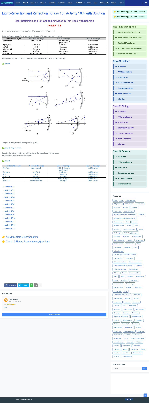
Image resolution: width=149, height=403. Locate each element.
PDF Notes (122, 66)
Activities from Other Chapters (22, 236)
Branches (116, 229)
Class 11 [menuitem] (43, 3)
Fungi (115, 276)
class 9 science (127, 356)
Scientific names (119, 342)
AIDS (115, 200)
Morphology (117, 302)
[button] (142, 3)
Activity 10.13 (10, 229)
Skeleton (139, 342)
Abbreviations (130, 200)
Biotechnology (118, 222)
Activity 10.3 (9, 194)
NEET (124, 305)
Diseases (127, 247)
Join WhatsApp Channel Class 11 (130, 12)
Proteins (138, 327)
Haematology (140, 276)
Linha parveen (13, 299)
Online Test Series (124, 94)
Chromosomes (136, 236)
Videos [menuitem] (113, 3)
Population (139, 320)
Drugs (135, 247)
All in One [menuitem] (61, 3)
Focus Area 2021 (134, 273)
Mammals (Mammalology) (121, 294)
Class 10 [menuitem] (33, 3)
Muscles (127, 302)
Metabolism (136, 294)
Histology (124, 280)
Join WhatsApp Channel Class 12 (130, 17)
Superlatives (126, 345)
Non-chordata (140, 309)
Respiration (137, 334)
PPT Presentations (125, 72)
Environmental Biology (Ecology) (123, 265)
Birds (127, 222)
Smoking (116, 345)
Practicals (135, 324)
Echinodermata (118, 251)
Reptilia (128, 334)
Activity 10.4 (9, 197)
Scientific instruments (137, 338)
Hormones (134, 280)
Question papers (129, 331)
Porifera (116, 324)
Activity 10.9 (9, 215)
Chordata (126, 236)
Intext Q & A (122, 168)
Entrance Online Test (120, 262)
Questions (141, 331)
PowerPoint (125, 324)
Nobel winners (128, 309)
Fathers (116, 273)
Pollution (116, 320)
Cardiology (117, 233)
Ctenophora (129, 244)
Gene (122, 276)
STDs (126, 338)
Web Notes (126, 353)
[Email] (36, 285)
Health (116, 280)
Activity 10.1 (9, 187)
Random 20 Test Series (126, 43)
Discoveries (117, 247)
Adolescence (129, 204)
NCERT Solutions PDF (126, 83)
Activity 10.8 (9, 211)
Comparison (139, 240)
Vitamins (116, 353)
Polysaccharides (127, 320)
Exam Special (123, 77)
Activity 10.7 (9, 208)
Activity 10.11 (10, 222)
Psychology (117, 331)
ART (122, 200)
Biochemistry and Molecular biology (124, 218)
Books (135, 222)
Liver (125, 291)
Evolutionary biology (120, 269)
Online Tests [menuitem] (104, 3)
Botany (129, 225)
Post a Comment (54, 314)
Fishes (124, 273)
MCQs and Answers (125, 178)
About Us (130, 399)
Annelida (134, 207)
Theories (116, 349)
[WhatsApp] (31, 285)
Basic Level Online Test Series (129, 32)
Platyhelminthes (136, 316)
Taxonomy (137, 345)
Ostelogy (126, 313)
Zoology (116, 356)
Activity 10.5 (9, 201)
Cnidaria (130, 240)
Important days (118, 287)
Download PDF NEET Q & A (128, 54)
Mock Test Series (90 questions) (129, 48)
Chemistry (117, 236)
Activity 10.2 (9, 190)
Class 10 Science (119, 240)
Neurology (117, 309)
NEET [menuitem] (96, 3)
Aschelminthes (128, 211)
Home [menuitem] (18, 3)
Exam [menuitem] (89, 3)
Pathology (135, 313)
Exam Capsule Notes (125, 88)
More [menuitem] (120, 3)
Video (143, 349)
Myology (116, 305)
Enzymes (139, 265)
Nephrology (132, 305)
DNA (138, 244)
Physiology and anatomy (121, 316)
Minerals (127, 298)
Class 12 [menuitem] (52, 3)
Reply (5, 307)
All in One (121, 99)
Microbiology (118, 298)
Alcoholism (139, 204)
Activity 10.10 (10, 218)
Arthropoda (117, 211)
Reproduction (118, 334)
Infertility (128, 287)
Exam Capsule (133, 269)
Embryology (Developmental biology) (125, 254)
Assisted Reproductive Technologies (125, 214)
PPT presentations (125, 117)
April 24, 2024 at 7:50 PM (15, 301)
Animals (125, 207)
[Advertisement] (54, 264)
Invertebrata (117, 291)
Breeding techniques (129, 229)
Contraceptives (118, 244)
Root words (117, 338)
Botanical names (119, 225)
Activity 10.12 (10, 225)
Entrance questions (135, 262)
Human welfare (118, 284)
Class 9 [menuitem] (25, 3)
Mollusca (136, 298)
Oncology (117, 313)
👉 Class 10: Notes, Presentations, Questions (26, 241)
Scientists (130, 342)
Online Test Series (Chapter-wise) (130, 38)
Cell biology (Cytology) (130, 233)
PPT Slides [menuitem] (79, 3)
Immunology (130, 284)
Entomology (129, 258)
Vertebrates (134, 349)
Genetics (130, 276)
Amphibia (117, 207)
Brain (136, 225)
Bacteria (141, 214)
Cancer (141, 229)
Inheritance (138, 287)
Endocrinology (118, 258)
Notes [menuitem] (70, 3)
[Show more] (40, 285)
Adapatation (117, 204)
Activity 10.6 (9, 204)
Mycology (136, 302)
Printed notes (118, 327)
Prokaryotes (128, 327)
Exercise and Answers (126, 173)
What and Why (137, 353)
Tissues (125, 349)
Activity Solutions (124, 184)
